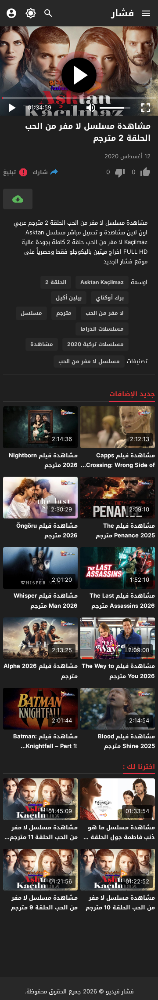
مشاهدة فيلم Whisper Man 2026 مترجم (46, 600)
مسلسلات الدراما (102, 329)
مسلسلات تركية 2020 (95, 344)
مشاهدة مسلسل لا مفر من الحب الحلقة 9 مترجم (44, 902)
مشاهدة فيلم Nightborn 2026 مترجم (43, 460)
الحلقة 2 (55, 282)
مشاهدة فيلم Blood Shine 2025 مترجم (126, 741)
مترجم (64, 313)
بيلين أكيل (69, 298)
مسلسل (31, 313)
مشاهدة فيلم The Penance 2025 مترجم (125, 530)
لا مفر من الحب (105, 313)
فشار (122, 13)
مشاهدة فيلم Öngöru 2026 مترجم (47, 530)
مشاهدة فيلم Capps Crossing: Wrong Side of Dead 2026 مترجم (120, 465)
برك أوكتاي (110, 298)
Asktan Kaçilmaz (102, 282)
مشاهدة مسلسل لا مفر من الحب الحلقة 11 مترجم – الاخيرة (41, 837)
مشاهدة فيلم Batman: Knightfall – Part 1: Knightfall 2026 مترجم (45, 746)
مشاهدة (41, 344)
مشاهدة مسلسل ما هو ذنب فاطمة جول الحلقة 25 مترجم (118, 837)
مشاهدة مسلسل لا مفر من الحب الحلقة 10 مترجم (120, 902)
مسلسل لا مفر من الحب (89, 361)
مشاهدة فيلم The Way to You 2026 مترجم (118, 671)
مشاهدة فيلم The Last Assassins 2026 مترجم (122, 600)
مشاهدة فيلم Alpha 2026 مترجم (41, 671)
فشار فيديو (120, 991)
